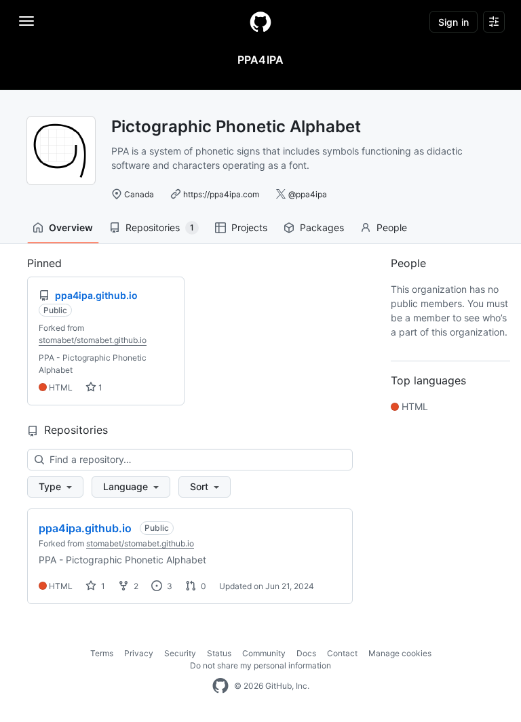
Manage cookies (399, 653)
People (392, 227)
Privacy (138, 653)
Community (264, 653)
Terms (101, 653)
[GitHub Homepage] (220, 686)
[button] (55, 487)
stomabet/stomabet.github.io (93, 340)
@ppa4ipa (307, 194)
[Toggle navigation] (26, 21)
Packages (322, 227)
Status (219, 653)
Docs (306, 653)
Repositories (160, 227)
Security (180, 653)
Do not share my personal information (260, 665)
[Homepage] (260, 22)
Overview (71, 227)
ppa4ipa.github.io (85, 528)
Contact (342, 653)
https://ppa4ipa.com (221, 194)
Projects (249, 227)
